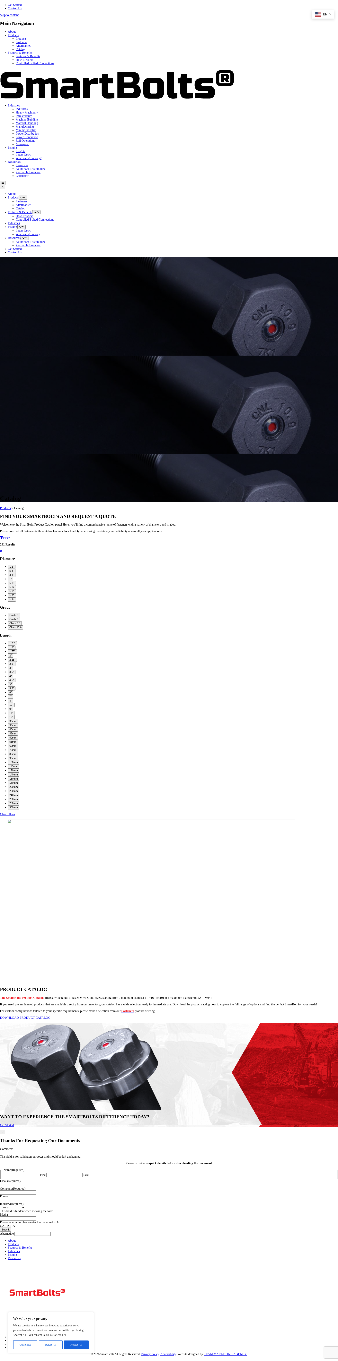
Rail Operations (25, 140)
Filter (6, 537)
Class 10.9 (15, 627)
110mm (13, 766)
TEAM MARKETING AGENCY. (225, 1354)
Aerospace (22, 144)
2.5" (11, 663)
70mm (12, 749)
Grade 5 (13, 615)
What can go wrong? (28, 158)
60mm (12, 745)
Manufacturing (25, 126)
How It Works (24, 59)
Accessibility (168, 1354)
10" (11, 704)
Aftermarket (23, 45)
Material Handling (27, 123)
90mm (12, 758)
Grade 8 (13, 619)
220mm (13, 791)
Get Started (15, 4)
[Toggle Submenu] (23, 198)
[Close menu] (2, 187)
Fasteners (21, 42)
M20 (11, 595)
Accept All (76, 1344)
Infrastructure (24, 116)
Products (13, 35)
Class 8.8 (14, 623)
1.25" (12, 643)
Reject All (50, 1344)
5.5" (11, 688)
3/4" (11, 574)
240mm (13, 795)
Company (12, 1188)
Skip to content (9, 15)
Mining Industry (26, 130)
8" (10, 700)
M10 (11, 583)
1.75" (12, 651)
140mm (13, 774)
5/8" (11, 570)
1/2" (11, 566)
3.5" (11, 672)
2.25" (12, 659)
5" (10, 684)
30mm (12, 721)
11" (11, 713)
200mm (13, 786)
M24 (11, 599)
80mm (12, 754)
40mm (12, 729)
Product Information (28, 172)
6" (10, 692)
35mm (12, 725)
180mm (13, 782)
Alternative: (7, 1233)
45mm (12, 733)
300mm (13, 807)
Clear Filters (7, 814)
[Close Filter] (1, 551)
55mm (12, 741)
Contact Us (15, 8)
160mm (13, 778)
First (43, 1174)
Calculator (22, 175)
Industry (11, 1203)
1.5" (11, 647)
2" (10, 655)
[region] (51, 1332)
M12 (11, 587)
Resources (14, 161)
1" (10, 579)
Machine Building (27, 119)
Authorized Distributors (30, 168)
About (12, 31)
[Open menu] (2, 183)
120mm (13, 770)
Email (10, 1181)
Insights (12, 147)
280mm (13, 803)
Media (4, 1214)
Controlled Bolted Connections (35, 63)
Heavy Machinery (27, 112)
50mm (12, 737)
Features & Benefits (20, 52)
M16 (11, 591)
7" (10, 696)
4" (10, 676)
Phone (4, 1196)
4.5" (11, 680)
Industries (14, 105)
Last (86, 1174)
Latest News (23, 154)
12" (11, 717)
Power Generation (27, 137)
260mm (13, 799)
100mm (13, 762)
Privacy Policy (150, 1354)
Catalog (20, 49)
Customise (25, 1344)
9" (10, 708)
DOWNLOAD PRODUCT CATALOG (25, 1017)
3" (10, 667)
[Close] (2, 1132)
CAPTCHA (7, 1225)
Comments (6, 1149)
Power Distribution (27, 133)
